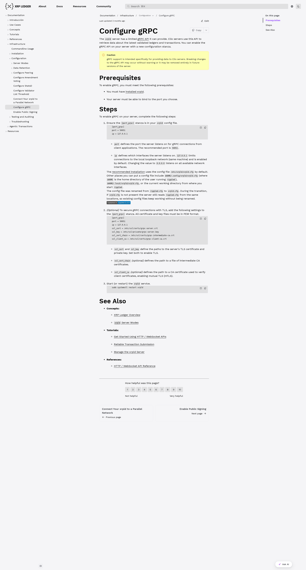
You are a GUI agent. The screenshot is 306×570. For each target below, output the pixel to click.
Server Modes (126, 322)
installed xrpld (135, 91)
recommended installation (128, 171)
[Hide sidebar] (41, 566)
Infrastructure (127, 15)
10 (180, 389)
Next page (197, 413)
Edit (206, 21)
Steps (269, 25)
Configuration (145, 16)
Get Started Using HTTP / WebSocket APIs (140, 336)
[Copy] (205, 128)
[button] (42, 6)
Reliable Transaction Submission (134, 344)
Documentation (107, 15)
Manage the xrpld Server (129, 351)
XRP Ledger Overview (127, 314)
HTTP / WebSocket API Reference (134, 365)
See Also (270, 30)
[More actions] (206, 30)
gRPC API (143, 38)
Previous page (113, 417)
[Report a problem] (201, 128)
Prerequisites (273, 20)
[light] (298, 6)
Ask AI (285, 564)
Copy (198, 30)
